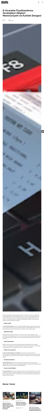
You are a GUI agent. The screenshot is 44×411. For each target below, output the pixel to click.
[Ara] (40, 2)
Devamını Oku (18, 407)
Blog (3, 402)
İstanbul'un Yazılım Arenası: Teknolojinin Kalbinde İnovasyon (21, 404)
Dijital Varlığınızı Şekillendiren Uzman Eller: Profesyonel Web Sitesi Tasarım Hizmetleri (8, 406)
